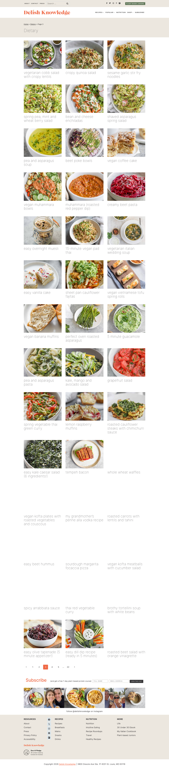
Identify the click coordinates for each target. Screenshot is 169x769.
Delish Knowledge (67, 764)
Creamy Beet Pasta (122, 204)
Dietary (33, 24)
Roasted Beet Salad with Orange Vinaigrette (126, 654)
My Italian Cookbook (126, 731)
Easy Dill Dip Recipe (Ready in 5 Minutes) (81, 654)
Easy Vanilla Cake (37, 292)
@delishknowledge (81, 711)
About (27, 3)
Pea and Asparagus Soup (39, 162)
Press (42, 3)
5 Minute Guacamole (123, 336)
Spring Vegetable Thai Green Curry (40, 426)
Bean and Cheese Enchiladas (79, 118)
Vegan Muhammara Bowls (39, 206)
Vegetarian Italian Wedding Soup (120, 250)
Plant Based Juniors (135, 3)
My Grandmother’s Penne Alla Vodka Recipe (84, 518)
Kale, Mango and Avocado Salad (79, 382)
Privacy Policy (30, 735)
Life (118, 723)
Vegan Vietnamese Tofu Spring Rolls (125, 294)
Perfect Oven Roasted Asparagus (82, 338)
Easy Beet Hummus (39, 564)
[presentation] (43, 54)
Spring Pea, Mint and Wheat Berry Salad (40, 118)
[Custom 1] (49, 738)
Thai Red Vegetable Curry (80, 610)
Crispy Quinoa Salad (81, 72)
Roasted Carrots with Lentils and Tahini (123, 518)
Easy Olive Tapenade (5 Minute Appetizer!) (42, 654)
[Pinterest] (49, 733)
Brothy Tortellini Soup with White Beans (123, 610)
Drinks (58, 739)
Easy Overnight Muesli (41, 248)
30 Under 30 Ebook (126, 727)
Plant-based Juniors (126, 735)
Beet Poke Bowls (79, 160)
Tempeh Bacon (77, 472)
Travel (89, 735)
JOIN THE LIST (136, 681)
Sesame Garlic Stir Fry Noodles (124, 75)
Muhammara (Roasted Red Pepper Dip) (82, 206)
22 (68, 667)
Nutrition (121, 12)
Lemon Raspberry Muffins (79, 426)
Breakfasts (60, 727)
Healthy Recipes (93, 739)
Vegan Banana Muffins (41, 336)
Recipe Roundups (94, 731)
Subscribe (139, 12)
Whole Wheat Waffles (123, 472)
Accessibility (29, 739)
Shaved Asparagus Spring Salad (121, 118)
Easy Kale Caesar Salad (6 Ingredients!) (42, 474)
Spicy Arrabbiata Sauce (42, 608)
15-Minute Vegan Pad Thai (82, 250)
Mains (57, 731)
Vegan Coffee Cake (122, 160)
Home (26, 24)
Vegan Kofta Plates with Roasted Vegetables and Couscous (42, 520)
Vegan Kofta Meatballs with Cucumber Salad (124, 566)
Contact (34, 3)
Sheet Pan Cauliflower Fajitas (83, 294)
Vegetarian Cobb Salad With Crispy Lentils (41, 74)
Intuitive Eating (93, 727)
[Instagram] (49, 729)
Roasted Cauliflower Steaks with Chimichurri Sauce (125, 428)
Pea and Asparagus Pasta (39, 382)
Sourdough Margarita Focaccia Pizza (82, 566)
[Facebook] (49, 720)
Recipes (58, 723)
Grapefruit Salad (119, 380)
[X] (49, 724)
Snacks (58, 735)
